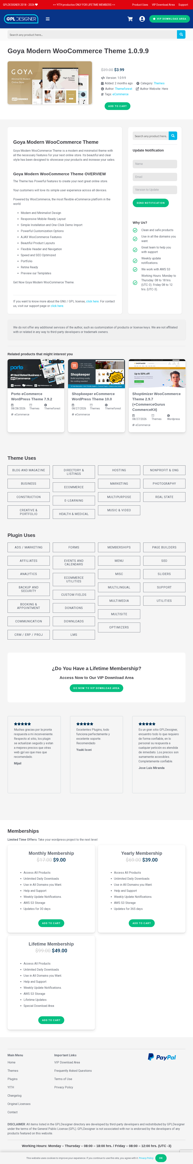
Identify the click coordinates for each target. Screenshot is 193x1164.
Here (165, 89)
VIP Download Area (67, 1062)
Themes (159, 83)
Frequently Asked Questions (73, 1071)
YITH (11, 1087)
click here (92, 301)
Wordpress (173, 419)
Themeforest (123, 89)
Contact (13, 1112)
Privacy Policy (63, 1087)
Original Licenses (19, 1104)
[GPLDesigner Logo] (21, 19)
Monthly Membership (51, 853)
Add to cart (117, 106)
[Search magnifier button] (181, 34)
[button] (47, 19)
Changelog (14, 1095)
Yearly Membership (141, 853)
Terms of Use (63, 1079)
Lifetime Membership (51, 943)
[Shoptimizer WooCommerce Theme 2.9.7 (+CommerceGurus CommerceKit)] (157, 373)
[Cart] (130, 18)
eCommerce (121, 94)
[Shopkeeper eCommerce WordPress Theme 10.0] (96, 373)
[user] (142, 19)
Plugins (13, 1079)
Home (11, 1062)
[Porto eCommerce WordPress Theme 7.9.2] (36, 373)
